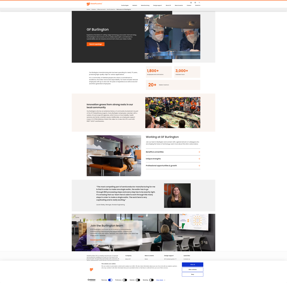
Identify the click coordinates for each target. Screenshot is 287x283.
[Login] (191, 2)
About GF (168, 5)
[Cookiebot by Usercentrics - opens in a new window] (91, 280)
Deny (192, 274)
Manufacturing (145, 5)
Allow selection (193, 269)
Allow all (192, 264)
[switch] (125, 280)
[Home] (94, 4)
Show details (159, 280)
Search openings (95, 44)
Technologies (125, 5)
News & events (179, 5)
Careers (189, 5)
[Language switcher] (195, 2)
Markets (135, 5)
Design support (157, 5)
